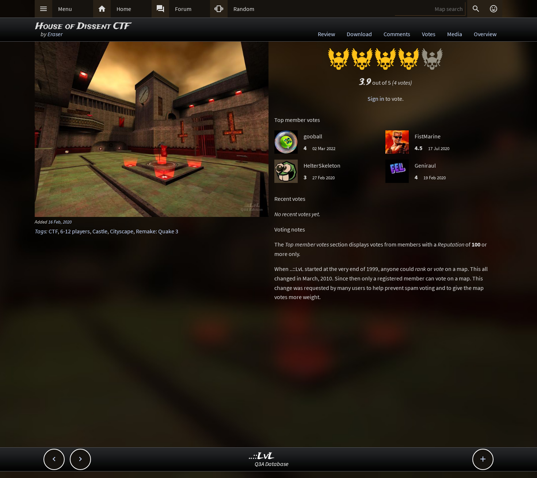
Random (243, 8)
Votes (428, 34)
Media (454, 34)
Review (326, 34)
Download (359, 34)
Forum (183, 8)
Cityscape (121, 231)
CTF (53, 231)
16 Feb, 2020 (60, 222)
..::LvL (262, 456)
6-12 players (75, 231)
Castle (99, 231)
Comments (397, 34)
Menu (65, 8)
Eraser (54, 34)
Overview (485, 34)
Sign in (375, 98)
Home (124, 8)
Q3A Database (272, 463)
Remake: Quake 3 (157, 231)
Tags (40, 231)
